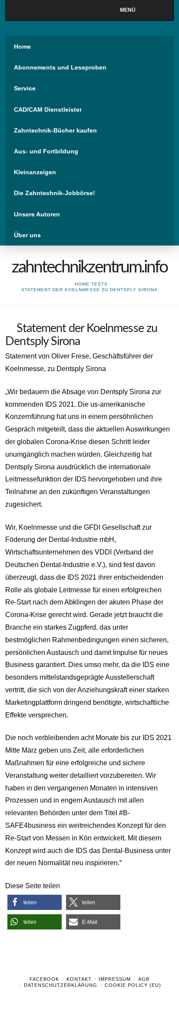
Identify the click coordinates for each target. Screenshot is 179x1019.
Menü (128, 10)
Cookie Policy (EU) (133, 985)
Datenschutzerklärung (60, 985)
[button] (34, 902)
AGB (143, 979)
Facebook (44, 979)
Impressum (115, 979)
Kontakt (79, 979)
